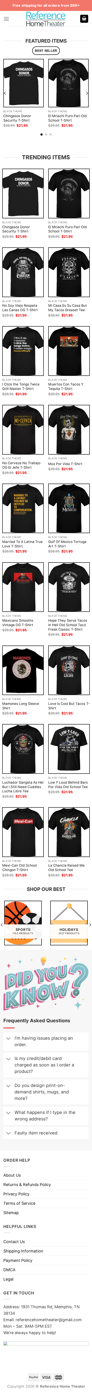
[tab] (46, 50)
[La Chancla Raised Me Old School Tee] (69, 832)
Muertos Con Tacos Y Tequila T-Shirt (65, 386)
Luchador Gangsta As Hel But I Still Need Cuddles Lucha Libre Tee (23, 786)
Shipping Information (23, 1251)
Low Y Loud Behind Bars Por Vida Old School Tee (68, 784)
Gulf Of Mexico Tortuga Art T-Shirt (67, 544)
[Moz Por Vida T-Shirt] (69, 429)
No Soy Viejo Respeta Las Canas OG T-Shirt (20, 307)
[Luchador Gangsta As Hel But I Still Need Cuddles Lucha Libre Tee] (23, 748)
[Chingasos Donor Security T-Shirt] (23, 83)
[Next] (87, 93)
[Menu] (6, 19)
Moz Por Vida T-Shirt (65, 464)
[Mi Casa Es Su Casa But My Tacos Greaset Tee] (69, 272)
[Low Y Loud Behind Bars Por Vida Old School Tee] (69, 748)
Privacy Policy (16, 1194)
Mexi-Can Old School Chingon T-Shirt (19, 867)
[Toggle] (8, 1039)
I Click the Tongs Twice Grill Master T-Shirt (21, 386)
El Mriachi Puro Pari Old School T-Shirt (67, 118)
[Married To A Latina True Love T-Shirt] (23, 508)
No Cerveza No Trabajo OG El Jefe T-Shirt (21, 465)
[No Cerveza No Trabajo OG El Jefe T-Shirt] (23, 429)
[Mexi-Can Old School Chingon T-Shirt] (23, 832)
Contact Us (14, 1241)
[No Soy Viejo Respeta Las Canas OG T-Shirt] (23, 272)
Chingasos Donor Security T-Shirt (17, 118)
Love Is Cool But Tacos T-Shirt (69, 706)
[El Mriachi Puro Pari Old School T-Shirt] (68, 83)
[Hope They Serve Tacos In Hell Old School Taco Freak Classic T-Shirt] (69, 587)
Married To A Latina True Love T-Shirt (22, 544)
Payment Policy (17, 1260)
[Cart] (84, 19)
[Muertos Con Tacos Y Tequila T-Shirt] (69, 351)
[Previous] (5, 93)
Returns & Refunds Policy (27, 1184)
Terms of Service (19, 1203)
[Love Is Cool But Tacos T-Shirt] (69, 670)
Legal (8, 1279)
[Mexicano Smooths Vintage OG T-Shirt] (23, 587)
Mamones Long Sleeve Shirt (20, 706)
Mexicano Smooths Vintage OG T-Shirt (17, 622)
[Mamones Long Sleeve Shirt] (23, 670)
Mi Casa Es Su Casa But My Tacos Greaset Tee (67, 307)
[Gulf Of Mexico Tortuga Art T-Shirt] (69, 508)
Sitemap (11, 1212)
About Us (12, 1175)
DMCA (9, 1269)
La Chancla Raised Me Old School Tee (66, 867)
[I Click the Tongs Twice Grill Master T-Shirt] (23, 351)
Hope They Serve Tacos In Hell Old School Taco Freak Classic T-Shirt (67, 624)
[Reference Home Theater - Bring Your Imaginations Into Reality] (46, 19)
